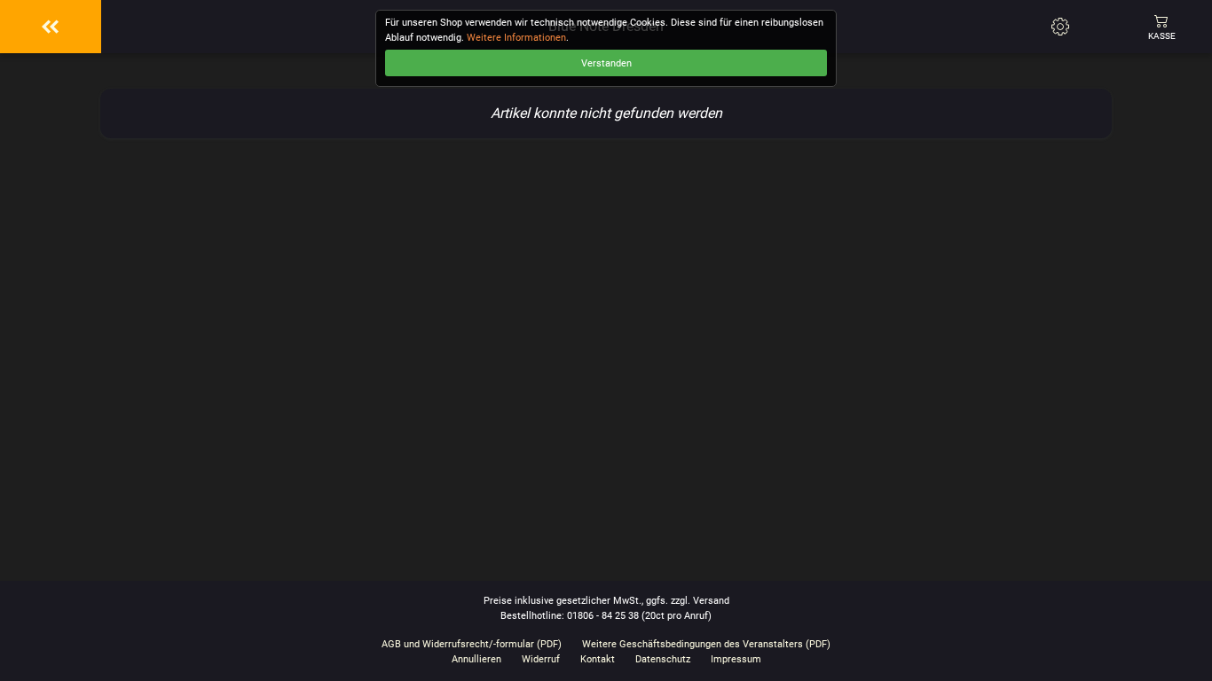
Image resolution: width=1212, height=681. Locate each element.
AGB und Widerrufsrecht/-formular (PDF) (472, 644)
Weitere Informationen (516, 37)
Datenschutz (662, 659)
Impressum (736, 659)
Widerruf (541, 659)
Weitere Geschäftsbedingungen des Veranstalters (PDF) (706, 644)
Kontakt (597, 659)
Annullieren (476, 659)
